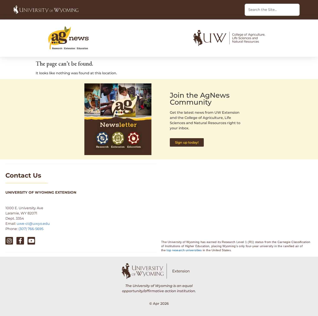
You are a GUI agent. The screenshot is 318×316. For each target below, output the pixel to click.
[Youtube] (31, 241)
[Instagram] (9, 241)
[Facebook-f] (20, 241)
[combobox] (272, 10)
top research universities (184, 250)
